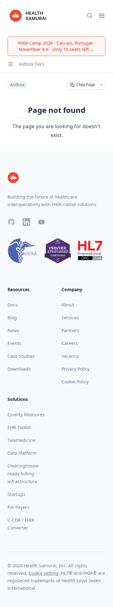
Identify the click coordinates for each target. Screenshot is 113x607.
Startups (16, 494)
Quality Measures (26, 414)
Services (70, 318)
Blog (12, 318)
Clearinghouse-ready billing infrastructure (24, 473)
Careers (70, 343)
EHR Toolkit (19, 427)
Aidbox (17, 85)
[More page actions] (101, 84)
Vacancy (70, 356)
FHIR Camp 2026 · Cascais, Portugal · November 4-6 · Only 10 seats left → (56, 46)
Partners (70, 330)
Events (14, 343)
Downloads (19, 369)
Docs (13, 305)
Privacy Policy (75, 369)
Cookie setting (43, 573)
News (13, 330)
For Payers (18, 507)
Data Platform (22, 453)
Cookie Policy (75, 382)
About (68, 305)
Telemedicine (21, 440)
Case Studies (21, 356)
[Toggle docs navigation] (10, 64)
